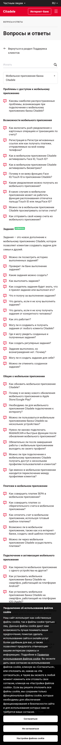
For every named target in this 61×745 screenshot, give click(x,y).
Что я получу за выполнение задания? (32, 295)
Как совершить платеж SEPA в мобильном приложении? (27, 495)
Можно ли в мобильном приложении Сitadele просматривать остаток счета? (33, 209)
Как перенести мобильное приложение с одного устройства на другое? (33, 569)
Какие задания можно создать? (28, 275)
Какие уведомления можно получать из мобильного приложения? (33, 184)
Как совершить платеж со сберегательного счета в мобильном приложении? (31, 506)
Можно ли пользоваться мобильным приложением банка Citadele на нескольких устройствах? (31, 421)
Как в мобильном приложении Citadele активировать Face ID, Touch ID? (32, 157)
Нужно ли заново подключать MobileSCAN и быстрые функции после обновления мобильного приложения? (32, 433)
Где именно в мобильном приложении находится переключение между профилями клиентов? (32, 473)
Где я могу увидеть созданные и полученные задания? (28, 335)
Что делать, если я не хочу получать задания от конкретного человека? (31, 312)
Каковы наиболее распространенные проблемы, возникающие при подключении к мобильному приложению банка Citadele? (32, 105)
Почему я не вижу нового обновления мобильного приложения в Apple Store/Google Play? (32, 396)
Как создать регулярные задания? (30, 343)
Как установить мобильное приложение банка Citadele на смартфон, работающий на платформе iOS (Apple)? (32, 596)
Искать (7, 64)
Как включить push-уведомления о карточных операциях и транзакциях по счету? (33, 131)
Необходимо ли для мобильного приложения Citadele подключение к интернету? (31, 408)
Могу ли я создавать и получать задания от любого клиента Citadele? (31, 326)
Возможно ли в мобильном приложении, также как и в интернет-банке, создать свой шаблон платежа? (32, 530)
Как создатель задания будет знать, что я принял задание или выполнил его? (33, 288)
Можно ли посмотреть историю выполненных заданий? (28, 259)
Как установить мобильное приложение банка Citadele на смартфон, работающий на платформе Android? (32, 581)
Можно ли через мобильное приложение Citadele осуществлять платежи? (30, 543)
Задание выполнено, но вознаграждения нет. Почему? (27, 350)
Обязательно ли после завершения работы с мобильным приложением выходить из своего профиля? (31, 445)
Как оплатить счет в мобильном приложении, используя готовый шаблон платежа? (29, 518)
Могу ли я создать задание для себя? (31, 357)
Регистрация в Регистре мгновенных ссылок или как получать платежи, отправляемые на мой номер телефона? (31, 145)
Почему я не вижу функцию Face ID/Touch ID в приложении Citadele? (30, 175)
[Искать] (54, 65)
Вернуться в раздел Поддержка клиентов (27, 50)
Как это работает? (20, 319)
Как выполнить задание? (24, 280)
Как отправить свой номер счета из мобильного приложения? (31, 218)
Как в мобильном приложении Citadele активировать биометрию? (32, 166)
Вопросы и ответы (13, 22)
